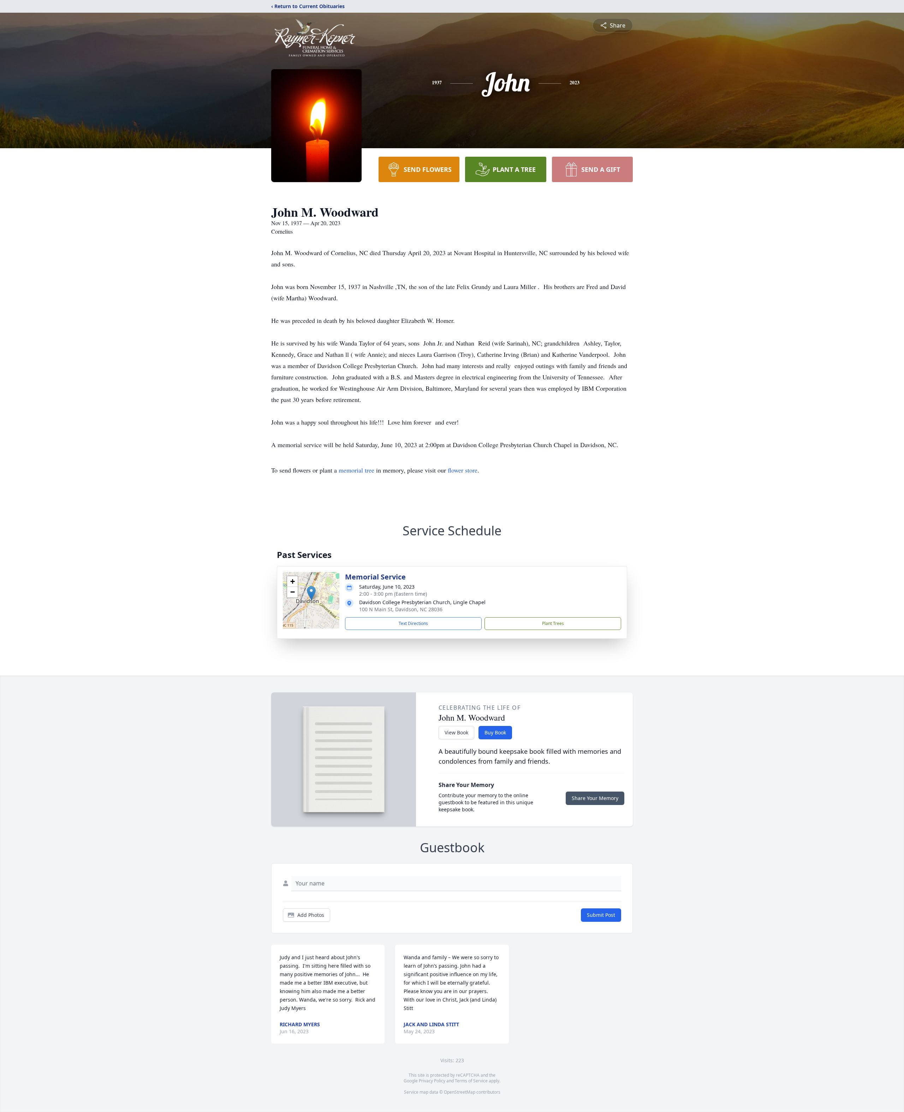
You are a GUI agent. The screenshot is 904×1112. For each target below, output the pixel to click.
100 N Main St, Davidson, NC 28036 (400, 609)
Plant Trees (553, 623)
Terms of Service (471, 1081)
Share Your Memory (595, 798)
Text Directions (413, 623)
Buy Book (495, 732)
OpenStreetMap (459, 1092)
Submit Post (601, 915)
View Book (456, 732)
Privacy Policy (432, 1081)
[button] (311, 593)
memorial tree (356, 470)
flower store (462, 470)
